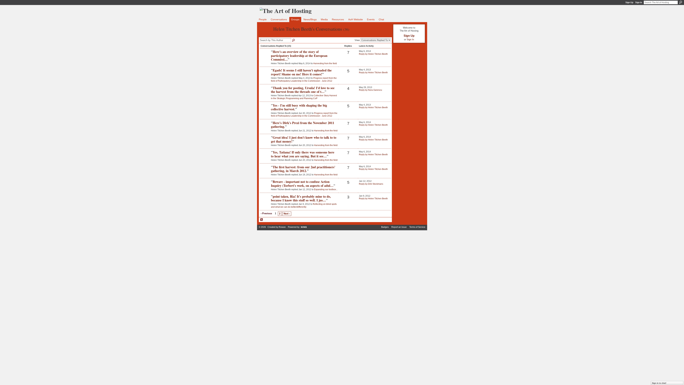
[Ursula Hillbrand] (265, 94)
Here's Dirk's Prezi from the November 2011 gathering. (302, 124)
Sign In (638, 2)
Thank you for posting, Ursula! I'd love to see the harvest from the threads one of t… (303, 90)
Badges (385, 227)
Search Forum (293, 40)
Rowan (282, 227)
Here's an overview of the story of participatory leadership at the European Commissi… (299, 55)
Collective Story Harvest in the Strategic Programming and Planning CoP (304, 97)
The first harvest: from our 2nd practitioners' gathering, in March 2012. (303, 169)
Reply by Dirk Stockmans (371, 184)
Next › (287, 213)
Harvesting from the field (325, 63)
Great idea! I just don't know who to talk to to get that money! (303, 139)
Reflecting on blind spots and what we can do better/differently (304, 205)
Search (680, 2)
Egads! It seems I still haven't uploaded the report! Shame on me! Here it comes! (301, 72)
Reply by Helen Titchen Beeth (373, 54)
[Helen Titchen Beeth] (265, 35)
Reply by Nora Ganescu (370, 90)
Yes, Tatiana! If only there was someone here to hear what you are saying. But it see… (302, 154)
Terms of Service (417, 227)
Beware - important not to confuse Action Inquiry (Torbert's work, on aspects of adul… (302, 183)
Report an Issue (399, 227)
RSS (261, 219)
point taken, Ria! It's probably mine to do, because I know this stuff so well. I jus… (301, 198)
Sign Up (629, 2)
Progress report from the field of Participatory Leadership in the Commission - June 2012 (304, 79)
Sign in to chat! (659, 383)
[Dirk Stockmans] (265, 187)
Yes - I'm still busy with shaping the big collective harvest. (299, 107)
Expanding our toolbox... (326, 189)
